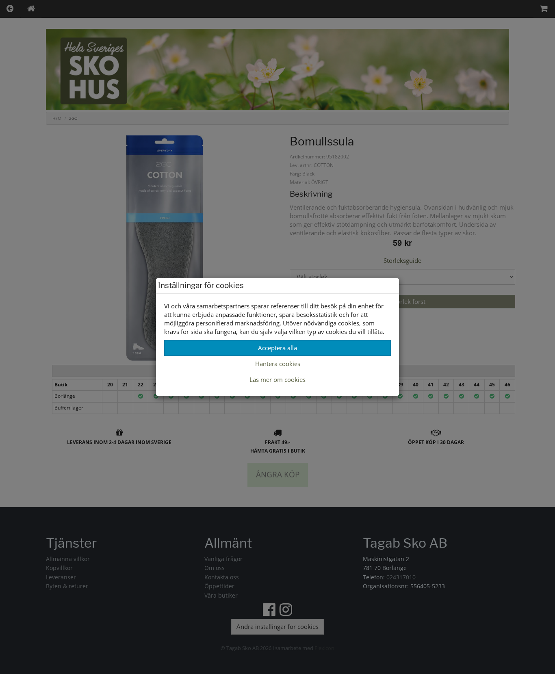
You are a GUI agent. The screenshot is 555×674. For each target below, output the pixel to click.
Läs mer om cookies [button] (277, 379)
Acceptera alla (277, 348)
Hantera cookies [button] (277, 364)
